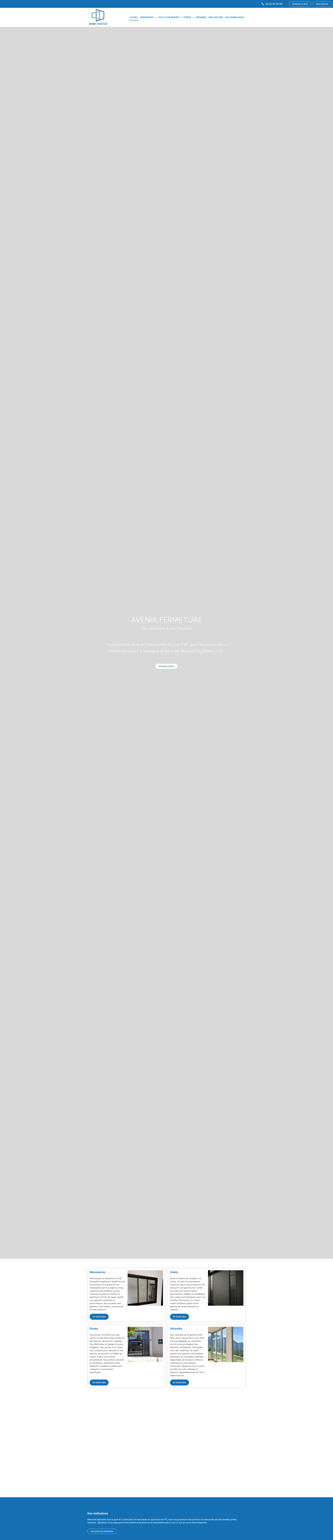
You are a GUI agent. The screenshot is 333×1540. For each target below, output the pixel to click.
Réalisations (216, 17)
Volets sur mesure (168, 17)
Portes (187, 17)
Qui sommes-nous (234, 17)
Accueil (134, 17)
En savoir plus (99, 1316)
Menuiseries (146, 17)
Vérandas (201, 17)
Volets (174, 1272)
